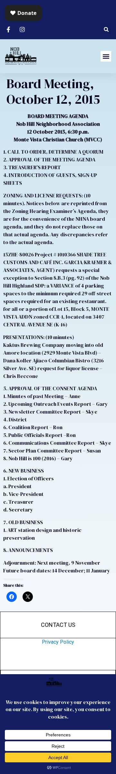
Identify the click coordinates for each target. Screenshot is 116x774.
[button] (106, 29)
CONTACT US (58, 624)
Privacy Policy (58, 642)
